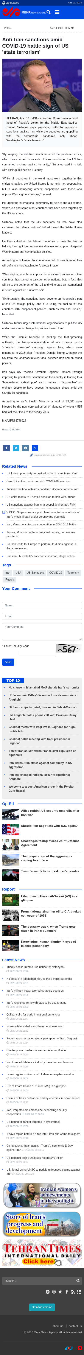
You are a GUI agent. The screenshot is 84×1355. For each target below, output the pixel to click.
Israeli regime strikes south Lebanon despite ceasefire (40, 1074)
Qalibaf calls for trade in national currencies (33, 1014)
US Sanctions (35, 572)
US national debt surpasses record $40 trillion (34, 1157)
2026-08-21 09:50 (19, 1054)
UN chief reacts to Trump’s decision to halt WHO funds (40, 496)
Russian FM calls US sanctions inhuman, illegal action (40, 556)
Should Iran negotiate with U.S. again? (49, 825)
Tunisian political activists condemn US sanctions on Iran (42, 489)
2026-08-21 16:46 (19, 971)
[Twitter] (60, 1292)
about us (58, 1326)
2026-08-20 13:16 (34, 1150)
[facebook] (66, 1292)
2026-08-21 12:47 (19, 1018)
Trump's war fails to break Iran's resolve (50, 871)
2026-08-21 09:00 (19, 1090)
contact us (75, 1326)
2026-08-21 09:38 (19, 1066)
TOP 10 (13, 680)
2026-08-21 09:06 (19, 1078)
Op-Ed (8, 804)
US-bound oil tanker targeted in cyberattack (33, 1121)
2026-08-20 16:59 (34, 1114)
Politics (8, 28)
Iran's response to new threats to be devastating (36, 1002)
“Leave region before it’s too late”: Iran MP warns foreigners (43, 1133)
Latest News (13, 960)
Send (8, 662)
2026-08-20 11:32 (19, 1162)
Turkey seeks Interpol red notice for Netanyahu (35, 967)
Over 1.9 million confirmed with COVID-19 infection (38, 481)
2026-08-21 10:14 (19, 1042)
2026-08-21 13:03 (19, 1007)
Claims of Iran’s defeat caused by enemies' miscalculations (43, 1098)
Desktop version (42, 1307)
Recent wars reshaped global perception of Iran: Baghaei (41, 1038)
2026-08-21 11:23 (19, 1030)
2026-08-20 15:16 (19, 1138)
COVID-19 (55, 572)
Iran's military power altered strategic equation (35, 990)
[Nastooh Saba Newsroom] (67, 1348)
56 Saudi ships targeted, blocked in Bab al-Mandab (42, 707)
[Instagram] (54, 1292)
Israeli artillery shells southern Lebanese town (34, 1026)
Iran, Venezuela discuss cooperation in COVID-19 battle (41, 524)
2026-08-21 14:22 (19, 995)
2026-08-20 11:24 (25, 1174)
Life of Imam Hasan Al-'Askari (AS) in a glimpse (36, 1086)
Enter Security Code (15, 646)
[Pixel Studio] (78, 1348)
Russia (9, 579)
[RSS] (73, 1292)
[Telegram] (47, 1292)
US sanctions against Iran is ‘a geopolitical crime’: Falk (40, 504)
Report (8, 889)
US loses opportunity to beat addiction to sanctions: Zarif (42, 473)
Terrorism (73, 572)
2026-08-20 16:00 (19, 1126)
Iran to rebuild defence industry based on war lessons (39, 1062)
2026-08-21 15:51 (19, 983)
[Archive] (79, 1292)
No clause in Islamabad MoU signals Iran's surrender (44, 687)
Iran (7, 572)
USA (18, 572)
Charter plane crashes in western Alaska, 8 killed (36, 1050)
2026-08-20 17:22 (19, 1102)
